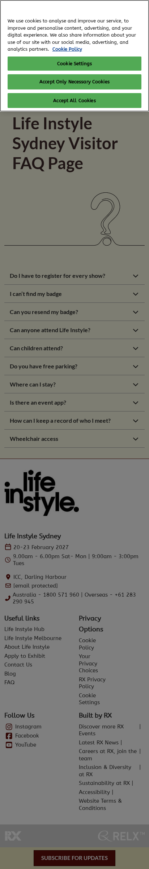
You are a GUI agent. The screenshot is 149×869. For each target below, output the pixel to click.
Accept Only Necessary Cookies (74, 81)
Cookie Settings (74, 63)
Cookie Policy (67, 49)
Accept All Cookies (74, 100)
